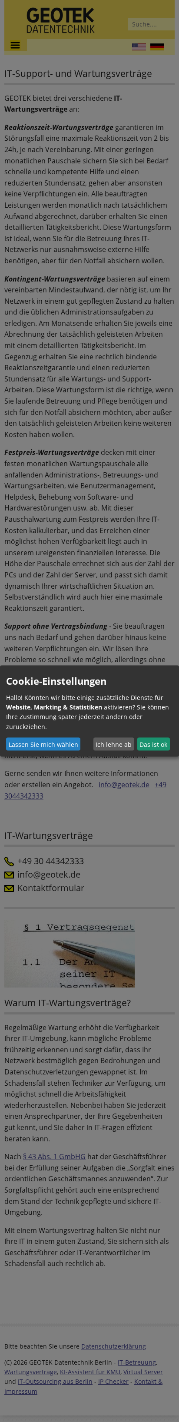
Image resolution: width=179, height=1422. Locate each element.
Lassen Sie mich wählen (43, 744)
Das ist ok (153, 744)
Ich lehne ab (114, 744)
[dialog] (89, 711)
